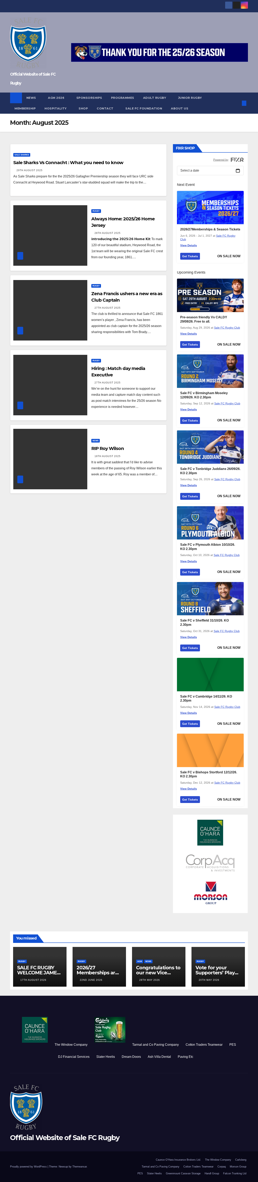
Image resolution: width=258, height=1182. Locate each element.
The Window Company (71, 1044)
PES (232, 1044)
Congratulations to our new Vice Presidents (158, 973)
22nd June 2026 (91, 980)
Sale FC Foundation (143, 108)
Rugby (96, 211)
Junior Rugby (190, 98)
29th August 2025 (30, 170)
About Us (179, 108)
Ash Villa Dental (159, 1056)
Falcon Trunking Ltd (234, 1173)
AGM (139, 961)
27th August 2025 (108, 307)
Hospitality (56, 108)
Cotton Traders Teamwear (204, 1044)
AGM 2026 (56, 98)
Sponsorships (89, 98)
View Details (188, 245)
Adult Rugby (155, 98)
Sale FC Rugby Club (227, 327)
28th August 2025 (108, 233)
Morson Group (238, 1166)
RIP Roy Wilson (107, 448)
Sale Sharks (22, 155)
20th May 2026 (209, 980)
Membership (25, 108)
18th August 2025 (108, 456)
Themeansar (79, 1166)
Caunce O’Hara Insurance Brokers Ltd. (178, 1159)
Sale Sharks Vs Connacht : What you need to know (68, 162)
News (31, 98)
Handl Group (212, 1173)
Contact (105, 108)
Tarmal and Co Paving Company (155, 1044)
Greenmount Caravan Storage (183, 1173)
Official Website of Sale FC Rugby (64, 1137)
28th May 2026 (149, 980)
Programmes (122, 98)
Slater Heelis (105, 1056)
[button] (237, 103)
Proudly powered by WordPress (29, 1166)
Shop (83, 108)
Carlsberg (240, 1159)
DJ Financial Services (73, 1056)
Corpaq (221, 1166)
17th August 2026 (33, 980)
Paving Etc (185, 1056)
